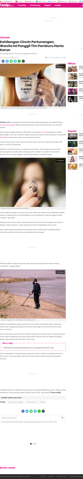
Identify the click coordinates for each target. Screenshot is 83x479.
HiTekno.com (52, 1)
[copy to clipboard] (23, 61)
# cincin (42, 402)
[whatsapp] (19, 61)
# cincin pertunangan (15, 402)
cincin (44, 132)
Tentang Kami (61, 476)
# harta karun (31, 402)
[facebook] (3, 61)
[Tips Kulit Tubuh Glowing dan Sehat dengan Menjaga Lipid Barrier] (72, 166)
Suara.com (20, 1)
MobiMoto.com (63, 1)
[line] (11, 61)
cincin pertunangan (7, 125)
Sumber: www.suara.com (11, 398)
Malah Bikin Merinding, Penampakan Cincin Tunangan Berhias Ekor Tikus (29, 348)
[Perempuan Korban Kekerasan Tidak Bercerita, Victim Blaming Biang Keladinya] (72, 99)
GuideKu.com (74, 1)
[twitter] (7, 61)
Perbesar (61, 66)
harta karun (4, 137)
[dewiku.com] (7, 5)
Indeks (58, 5)
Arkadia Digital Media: (7, 1)
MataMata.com (30, 1)
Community (35, 5)
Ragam (47, 5)
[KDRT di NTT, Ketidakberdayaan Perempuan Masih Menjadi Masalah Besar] (72, 91)
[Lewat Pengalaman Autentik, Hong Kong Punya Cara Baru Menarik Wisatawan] (72, 144)
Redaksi (51, 476)
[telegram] (15, 61)
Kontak (43, 476)
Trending (22, 5)
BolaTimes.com (41, 1)
